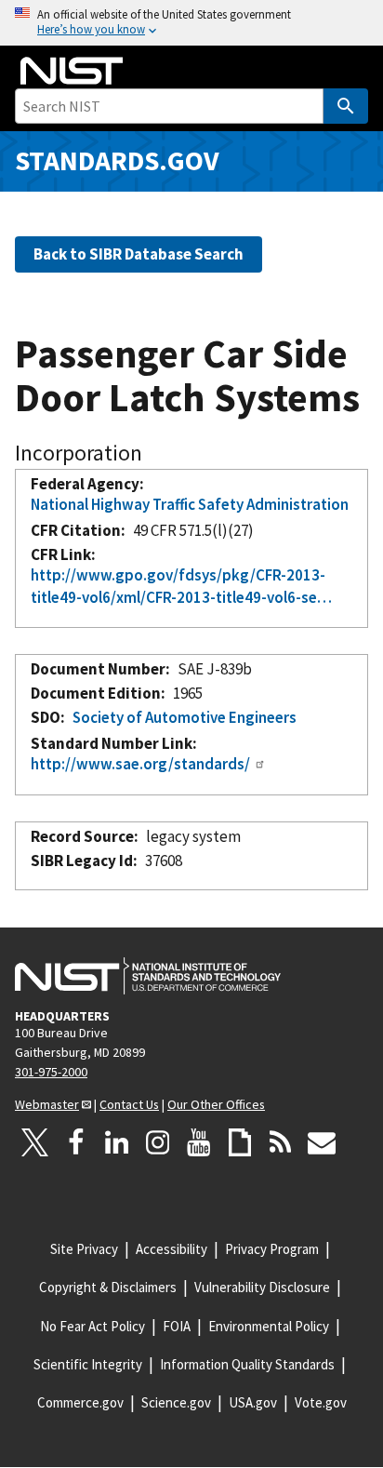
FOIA (177, 1326)
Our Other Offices (216, 1104)
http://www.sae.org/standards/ (140, 764)
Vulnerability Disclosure (262, 1287)
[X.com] (35, 1142)
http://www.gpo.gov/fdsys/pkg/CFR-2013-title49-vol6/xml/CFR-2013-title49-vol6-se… (181, 586)
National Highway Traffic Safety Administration (190, 504)
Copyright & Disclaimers (108, 1287)
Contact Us (129, 1104)
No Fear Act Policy (92, 1326)
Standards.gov (117, 160)
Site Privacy (84, 1249)
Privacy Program (272, 1249)
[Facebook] (76, 1142)
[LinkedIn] (117, 1142)
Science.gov (176, 1402)
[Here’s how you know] (191, 23)
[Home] (71, 70)
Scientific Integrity (87, 1364)
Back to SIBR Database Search (138, 254)
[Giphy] (239, 1142)
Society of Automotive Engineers (185, 717)
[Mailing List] (321, 1142)
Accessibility (171, 1249)
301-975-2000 (51, 1071)
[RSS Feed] (280, 1142)
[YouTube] (198, 1142)
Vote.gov (321, 1402)
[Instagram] (158, 1142)
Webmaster (47, 1104)
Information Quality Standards (247, 1364)
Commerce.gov (80, 1402)
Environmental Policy (268, 1326)
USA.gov (253, 1402)
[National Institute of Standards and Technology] (148, 975)
